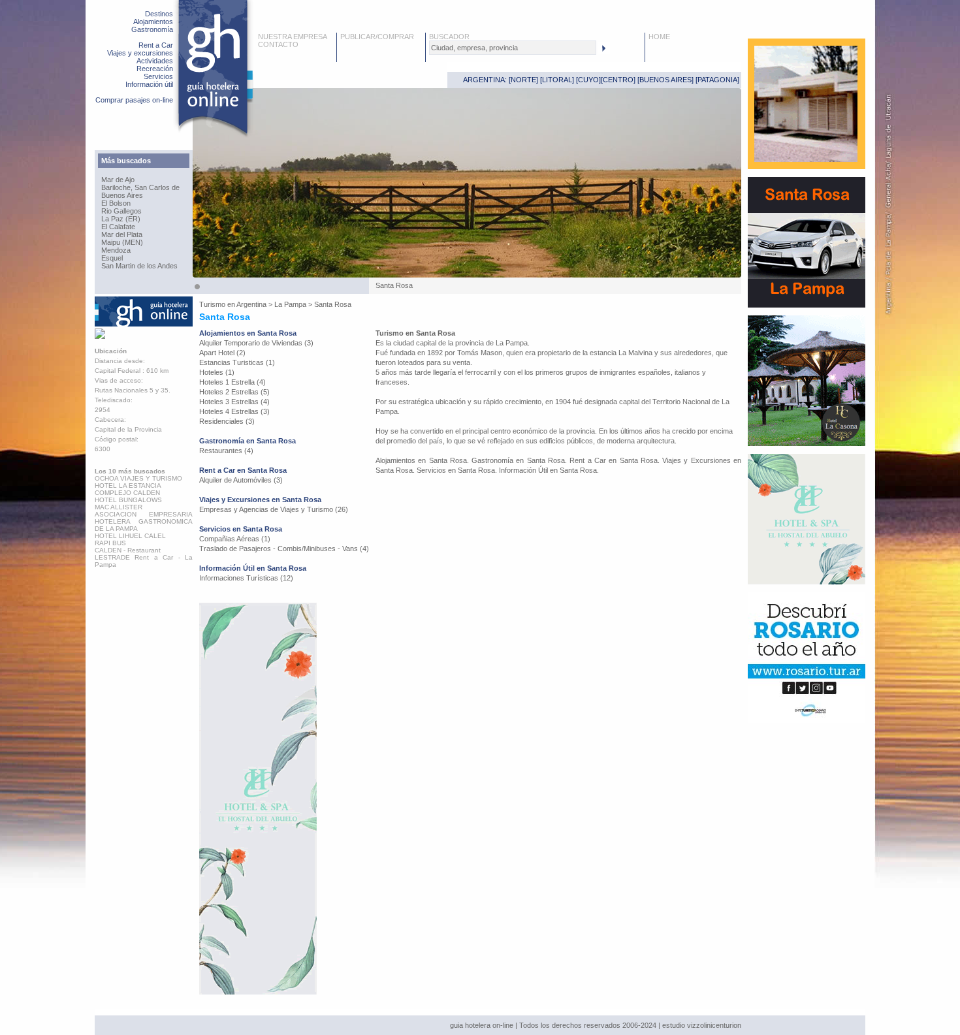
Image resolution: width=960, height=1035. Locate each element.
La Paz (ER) (120, 219)
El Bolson (116, 203)
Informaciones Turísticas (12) (246, 578)
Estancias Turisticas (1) (237, 362)
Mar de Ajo (118, 179)
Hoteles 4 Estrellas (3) (234, 411)
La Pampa (290, 304)
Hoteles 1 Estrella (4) (232, 382)
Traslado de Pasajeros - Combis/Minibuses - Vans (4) (284, 548)
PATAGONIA (717, 80)
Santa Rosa (332, 304)
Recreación (154, 68)
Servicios (158, 76)
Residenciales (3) (227, 421)
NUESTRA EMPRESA (292, 36)
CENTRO (618, 80)
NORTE (523, 80)
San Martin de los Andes (139, 266)
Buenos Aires (122, 195)
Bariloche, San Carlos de (140, 187)
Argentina (251, 304)
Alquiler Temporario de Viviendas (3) (256, 343)
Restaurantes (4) (226, 450)
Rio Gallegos (121, 211)
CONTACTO (278, 44)
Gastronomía (152, 29)
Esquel (112, 258)
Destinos (159, 14)
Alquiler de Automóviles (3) (241, 480)
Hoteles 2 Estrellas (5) (234, 392)
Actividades (154, 61)
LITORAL (557, 80)
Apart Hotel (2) (222, 353)
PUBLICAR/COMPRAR (377, 36)
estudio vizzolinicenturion (701, 1025)
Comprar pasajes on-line (134, 100)
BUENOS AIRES (665, 80)
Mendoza (116, 250)
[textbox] (512, 47)
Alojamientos (153, 21)
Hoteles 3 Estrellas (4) (234, 402)
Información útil (149, 84)
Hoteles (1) (216, 372)
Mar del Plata (121, 234)
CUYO (588, 80)
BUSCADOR (449, 36)
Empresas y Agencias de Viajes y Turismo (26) (273, 509)
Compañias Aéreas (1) (234, 539)
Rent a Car (155, 45)
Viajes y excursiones (140, 53)
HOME (659, 36)
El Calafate (118, 227)
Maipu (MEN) (122, 242)
